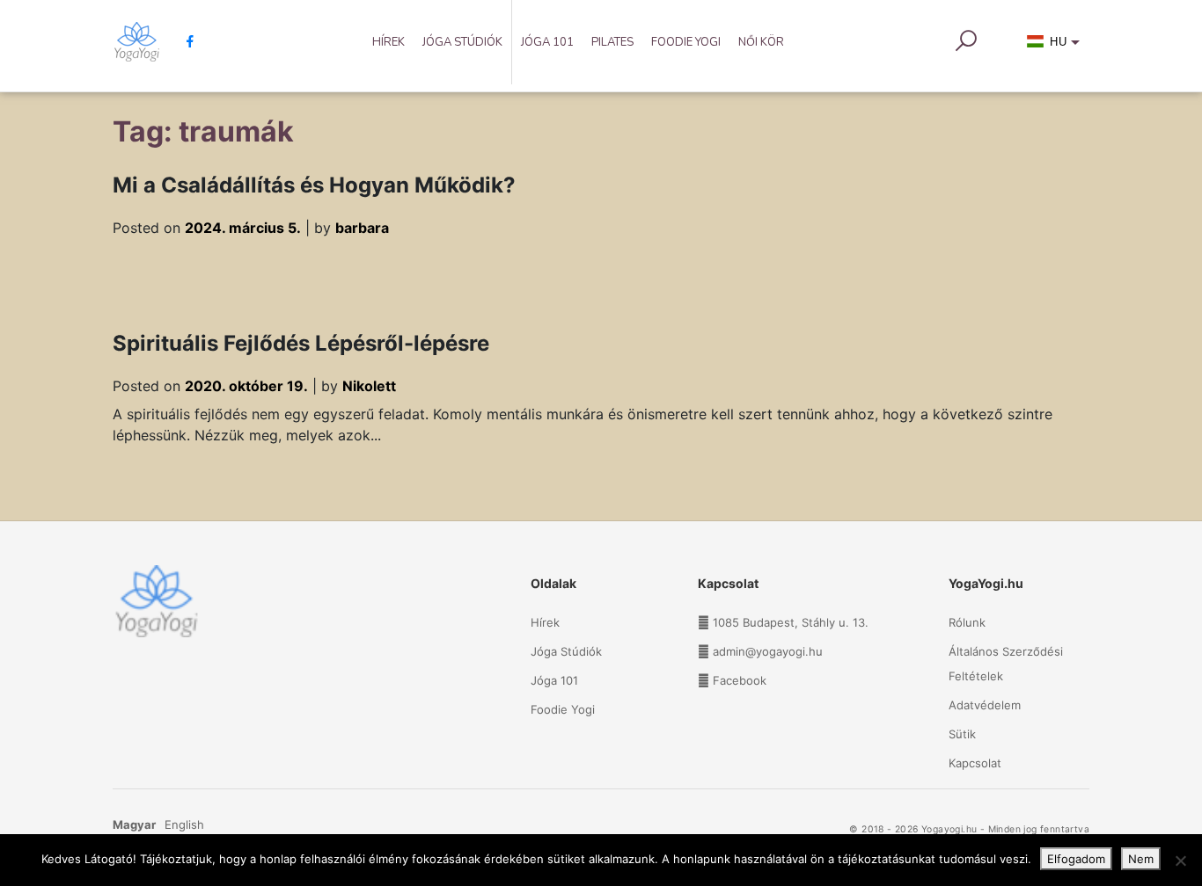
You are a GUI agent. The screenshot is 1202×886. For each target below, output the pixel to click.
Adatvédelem (985, 705)
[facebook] (183, 41)
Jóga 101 (547, 42)
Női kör (761, 42)
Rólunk (967, 622)
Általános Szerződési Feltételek (1006, 663)
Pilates (612, 42)
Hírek (388, 42)
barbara (362, 227)
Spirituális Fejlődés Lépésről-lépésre (301, 343)
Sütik (962, 734)
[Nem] (1180, 860)
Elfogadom (1076, 859)
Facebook (739, 680)
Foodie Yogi (686, 42)
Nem (1141, 859)
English (184, 824)
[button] (1056, 46)
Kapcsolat (975, 763)
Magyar (134, 824)
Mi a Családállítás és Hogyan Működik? (314, 185)
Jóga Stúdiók (462, 42)
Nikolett (369, 386)
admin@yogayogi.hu (768, 651)
